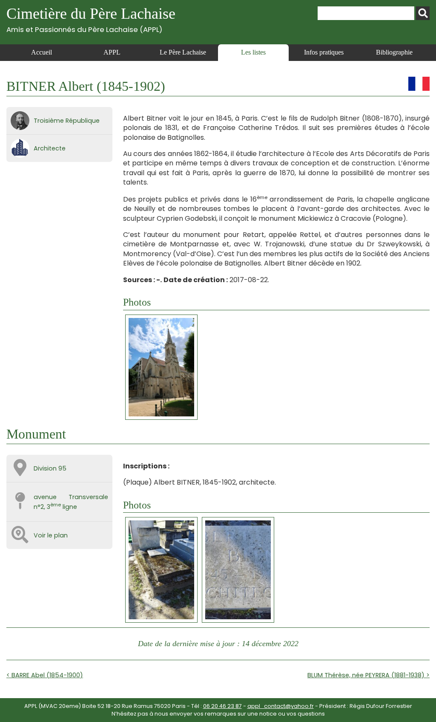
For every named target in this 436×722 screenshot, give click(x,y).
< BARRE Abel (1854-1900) (44, 675)
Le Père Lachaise (183, 52)
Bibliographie (394, 52)
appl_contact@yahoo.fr (280, 706)
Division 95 (50, 468)
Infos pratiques (324, 52)
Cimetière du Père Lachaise (90, 19)
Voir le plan (51, 535)
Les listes (253, 52)
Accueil (41, 52)
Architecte (50, 148)
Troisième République (67, 120)
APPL (111, 52)
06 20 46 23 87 (222, 706)
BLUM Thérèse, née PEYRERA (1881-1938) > (368, 675)
